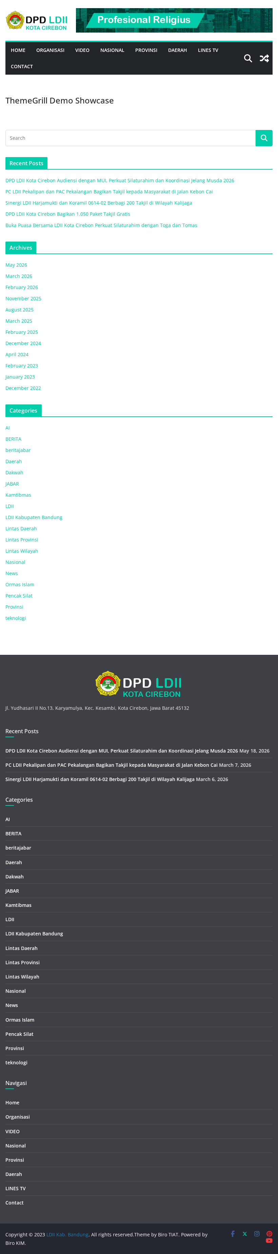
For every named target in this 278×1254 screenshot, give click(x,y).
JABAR (12, 483)
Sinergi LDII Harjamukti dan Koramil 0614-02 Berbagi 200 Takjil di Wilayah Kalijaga (98, 203)
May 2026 (16, 265)
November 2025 (23, 298)
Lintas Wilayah (21, 551)
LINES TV (208, 50)
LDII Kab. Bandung (67, 1234)
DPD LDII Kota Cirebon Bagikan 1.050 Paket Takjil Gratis (67, 214)
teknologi (15, 618)
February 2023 (21, 365)
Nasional (112, 50)
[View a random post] (264, 58)
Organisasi (50, 50)
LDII (9, 506)
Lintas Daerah (21, 528)
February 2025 (21, 332)
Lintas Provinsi (21, 539)
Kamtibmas (18, 495)
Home (18, 50)
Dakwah (14, 472)
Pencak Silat (19, 595)
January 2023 (20, 377)
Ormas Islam (19, 584)
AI (7, 427)
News (11, 573)
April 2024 (16, 354)
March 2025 (18, 321)
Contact (22, 66)
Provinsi (146, 50)
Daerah (177, 50)
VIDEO (82, 50)
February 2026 (21, 287)
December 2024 (23, 343)
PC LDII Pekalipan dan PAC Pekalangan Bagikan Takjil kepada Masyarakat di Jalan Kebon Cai (109, 191)
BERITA (13, 439)
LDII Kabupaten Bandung (33, 517)
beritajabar (18, 450)
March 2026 (18, 276)
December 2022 (23, 388)
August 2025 (19, 309)
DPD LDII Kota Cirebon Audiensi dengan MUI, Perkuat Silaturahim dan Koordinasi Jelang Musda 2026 (119, 180)
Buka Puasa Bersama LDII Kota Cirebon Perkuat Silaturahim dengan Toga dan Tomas (101, 225)
